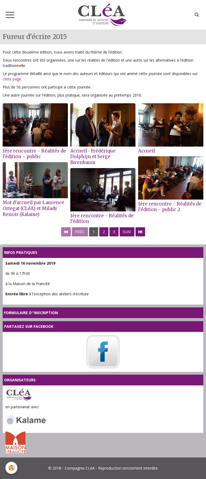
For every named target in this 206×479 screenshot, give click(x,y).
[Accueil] (170, 125)
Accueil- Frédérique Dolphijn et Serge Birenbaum (93, 156)
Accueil (146, 151)
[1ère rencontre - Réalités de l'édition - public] (35, 125)
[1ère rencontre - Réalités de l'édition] (102, 189)
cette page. (12, 78)
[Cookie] (11, 468)
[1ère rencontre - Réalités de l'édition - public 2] (170, 178)
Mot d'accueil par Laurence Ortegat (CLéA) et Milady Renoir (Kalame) (33, 208)
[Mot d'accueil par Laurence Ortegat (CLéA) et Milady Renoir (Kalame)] (35, 180)
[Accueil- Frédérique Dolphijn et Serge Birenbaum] (102, 125)
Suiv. (127, 231)
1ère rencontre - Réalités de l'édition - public (34, 153)
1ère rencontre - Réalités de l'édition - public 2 (169, 206)
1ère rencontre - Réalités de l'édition (102, 218)
